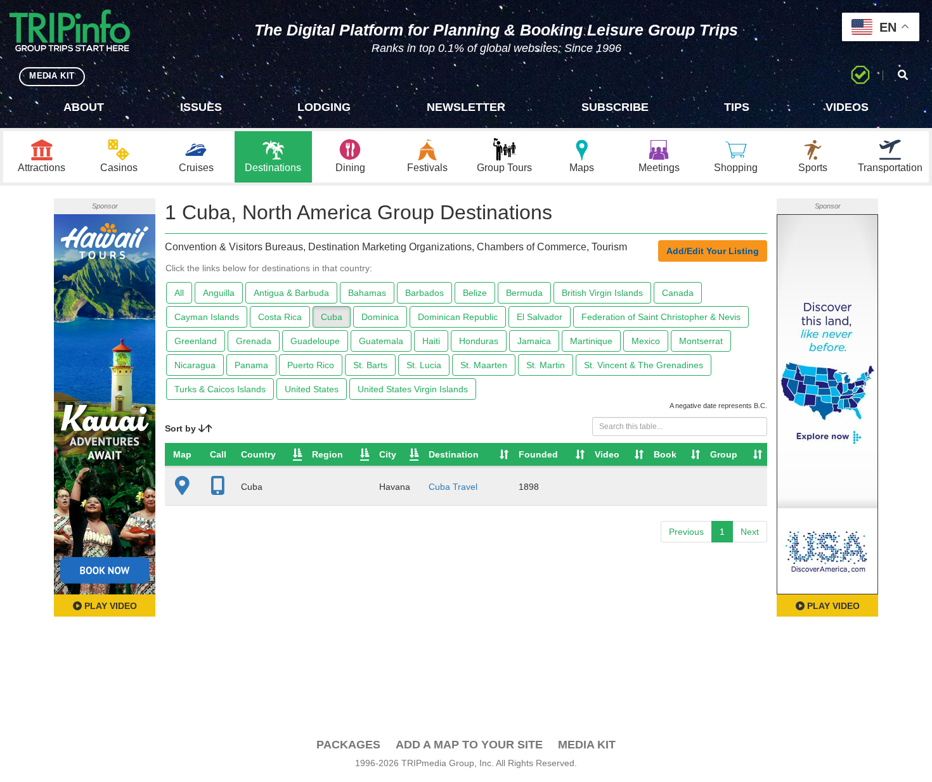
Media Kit (587, 744)
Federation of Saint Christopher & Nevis (661, 317)
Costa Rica (280, 317)
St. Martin (545, 365)
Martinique (591, 341)
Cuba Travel (453, 487)
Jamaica (534, 341)
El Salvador (539, 317)
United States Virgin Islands (413, 389)
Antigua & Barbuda (291, 293)
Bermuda (524, 293)
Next (750, 532)
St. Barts (370, 365)
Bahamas (367, 293)
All (179, 293)
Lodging (324, 107)
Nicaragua (195, 365)
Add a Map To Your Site (469, 744)
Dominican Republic (458, 317)
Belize (475, 293)
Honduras (478, 341)
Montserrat (701, 341)
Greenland (195, 341)
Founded (538, 454)
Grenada (253, 341)
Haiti (431, 341)
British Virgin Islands (602, 293)
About (83, 107)
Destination (454, 454)
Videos (847, 107)
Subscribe (615, 107)
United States (312, 389)
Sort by (181, 428)
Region (327, 454)
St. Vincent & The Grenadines (643, 365)
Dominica (380, 317)
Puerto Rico (310, 365)
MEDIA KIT (52, 75)
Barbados (424, 293)
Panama (251, 365)
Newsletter (466, 107)
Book (665, 454)
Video (607, 454)
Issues (201, 107)
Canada (678, 293)
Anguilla (219, 293)
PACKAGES (348, 744)
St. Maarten (483, 365)
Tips (736, 107)
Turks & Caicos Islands (220, 389)
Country (258, 454)
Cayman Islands (206, 317)
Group (723, 454)
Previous (686, 532)
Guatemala (381, 341)
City (387, 454)
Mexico (645, 341)
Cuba (331, 317)
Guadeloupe (315, 341)
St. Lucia (423, 365)
